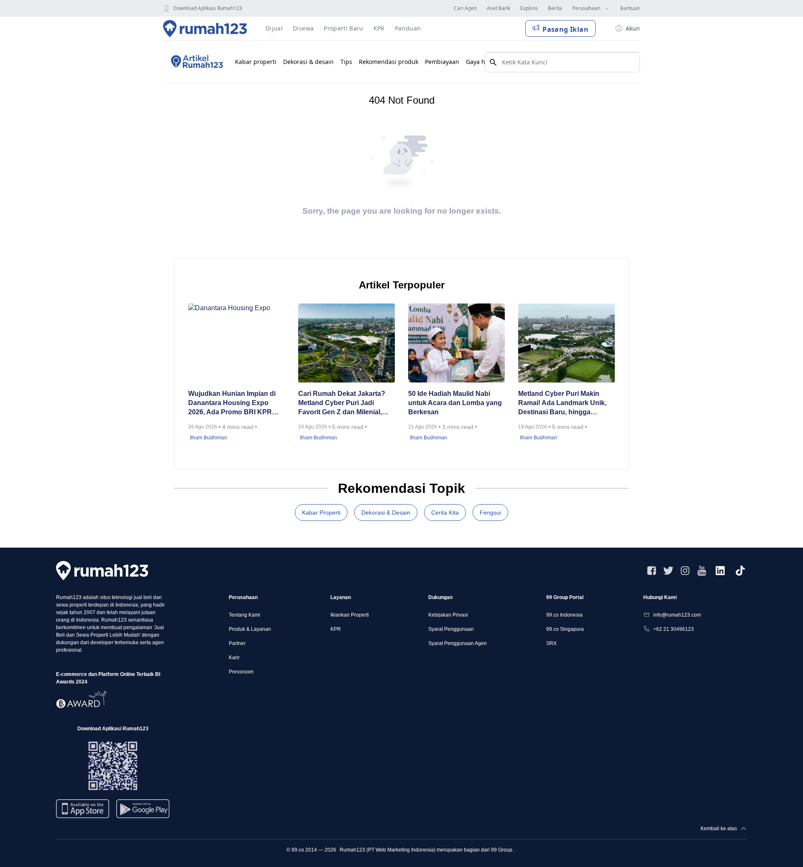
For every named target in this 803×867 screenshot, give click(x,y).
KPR (335, 629)
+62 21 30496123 (673, 629)
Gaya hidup (482, 62)
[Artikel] (195, 62)
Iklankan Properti (349, 615)
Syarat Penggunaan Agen (457, 643)
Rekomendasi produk (388, 62)
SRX (551, 643)
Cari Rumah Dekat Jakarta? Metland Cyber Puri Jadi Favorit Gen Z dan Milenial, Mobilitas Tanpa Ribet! (341, 403)
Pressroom (241, 672)
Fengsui (490, 512)
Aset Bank (498, 8)
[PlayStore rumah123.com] (142, 812)
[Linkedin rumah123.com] (720, 570)
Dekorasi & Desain (385, 512)
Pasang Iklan (565, 29)
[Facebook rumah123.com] (652, 571)
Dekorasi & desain (308, 62)
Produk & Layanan (250, 629)
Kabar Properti (321, 512)
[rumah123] (102, 570)
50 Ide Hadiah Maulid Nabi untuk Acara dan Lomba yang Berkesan (455, 403)
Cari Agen (465, 8)
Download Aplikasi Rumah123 (207, 8)
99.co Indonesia (564, 615)
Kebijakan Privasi (448, 615)
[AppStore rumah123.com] (82, 808)
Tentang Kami (244, 615)
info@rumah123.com (677, 615)
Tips (346, 62)
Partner (237, 643)
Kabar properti (255, 62)
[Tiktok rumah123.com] (740, 570)
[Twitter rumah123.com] (668, 571)
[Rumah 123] (205, 28)
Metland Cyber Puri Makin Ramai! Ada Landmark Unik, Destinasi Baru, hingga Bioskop (562, 403)
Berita (555, 8)
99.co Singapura (565, 629)
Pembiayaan (442, 62)
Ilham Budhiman (208, 438)
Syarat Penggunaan (451, 629)
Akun (633, 28)
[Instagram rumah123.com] (685, 571)
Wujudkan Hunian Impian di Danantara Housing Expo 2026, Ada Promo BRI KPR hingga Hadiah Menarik (232, 403)
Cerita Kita (445, 512)
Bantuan (630, 8)
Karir (234, 657)
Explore (529, 8)
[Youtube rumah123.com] (702, 571)
